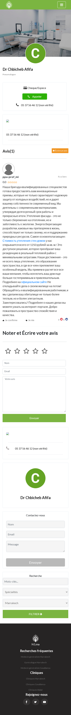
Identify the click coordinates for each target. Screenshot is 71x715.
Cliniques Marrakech (35, 678)
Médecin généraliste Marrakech (35, 657)
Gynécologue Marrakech (35, 662)
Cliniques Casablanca (35, 684)
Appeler (37, 96)
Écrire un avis (61, 150)
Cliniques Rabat (35, 690)
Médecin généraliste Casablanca (35, 668)
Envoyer (34, 418)
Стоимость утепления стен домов (24, 240)
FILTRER (34, 614)
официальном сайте (34, 282)
